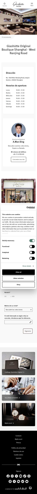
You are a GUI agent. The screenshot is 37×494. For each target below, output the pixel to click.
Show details (26, 266)
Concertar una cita (18, 159)
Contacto (18, 436)
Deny (18, 284)
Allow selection (18, 278)
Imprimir (18, 458)
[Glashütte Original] (18, 4)
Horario (7, 292)
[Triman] (30, 487)
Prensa (18, 442)
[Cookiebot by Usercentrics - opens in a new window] (26, 208)
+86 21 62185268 (18, 154)
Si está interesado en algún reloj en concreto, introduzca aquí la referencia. (17, 317)
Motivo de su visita (11, 306)
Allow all (18, 272)
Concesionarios (7, 37)
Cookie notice (18, 455)
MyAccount (18, 439)
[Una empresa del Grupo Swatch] (16, 488)
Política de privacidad (18, 448)
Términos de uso (18, 451)
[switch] (32, 246)
